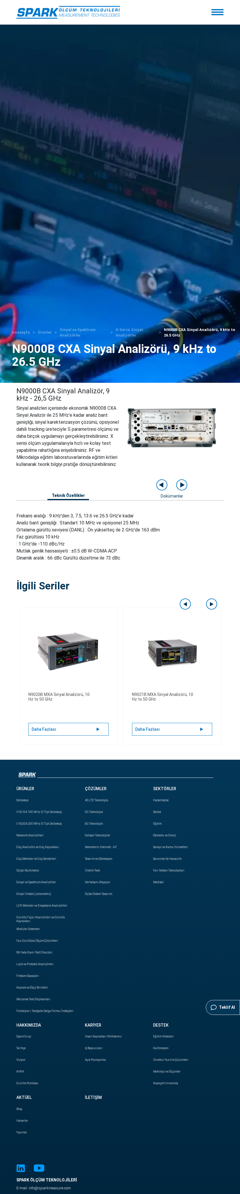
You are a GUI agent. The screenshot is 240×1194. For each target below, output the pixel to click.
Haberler (22, 1120)
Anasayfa (21, 332)
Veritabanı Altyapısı (97, 882)
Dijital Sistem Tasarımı (98, 894)
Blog (19, 1109)
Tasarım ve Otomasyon (98, 858)
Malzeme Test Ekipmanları (33, 999)
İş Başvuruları (93, 1048)
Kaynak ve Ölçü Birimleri (32, 987)
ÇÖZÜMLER (96, 788)
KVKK (20, 1071)
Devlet (157, 812)
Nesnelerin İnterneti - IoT (101, 847)
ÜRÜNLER (25, 788)
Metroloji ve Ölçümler (167, 1071)
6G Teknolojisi (94, 823)
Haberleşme (161, 800)
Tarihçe (21, 1048)
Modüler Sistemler (28, 929)
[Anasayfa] (68, 12)
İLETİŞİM (93, 1097)
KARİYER (93, 1025)
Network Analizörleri (30, 835)
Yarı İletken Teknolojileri (168, 870)
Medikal (158, 882)
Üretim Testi (92, 870)
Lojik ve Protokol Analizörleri (35, 964)
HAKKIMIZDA (28, 1025)
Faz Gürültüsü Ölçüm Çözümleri (37, 940)
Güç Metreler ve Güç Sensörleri (36, 858)
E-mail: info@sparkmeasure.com (43, 1188)
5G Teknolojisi (94, 812)
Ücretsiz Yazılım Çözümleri (170, 1059)
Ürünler (45, 332)
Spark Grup (23, 1036)
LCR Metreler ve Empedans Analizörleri (41, 905)
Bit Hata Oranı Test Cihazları (34, 952)
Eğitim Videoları (163, 1036)
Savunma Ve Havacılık (167, 858)
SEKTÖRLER (164, 788)
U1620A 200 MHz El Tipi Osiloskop (39, 823)
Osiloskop (22, 800)
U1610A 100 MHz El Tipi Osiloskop (39, 812)
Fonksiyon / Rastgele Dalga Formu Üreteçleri (44, 1011)
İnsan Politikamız (103, 1036)
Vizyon (20, 1059)
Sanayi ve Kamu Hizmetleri (170, 847)
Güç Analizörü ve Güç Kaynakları (37, 847)
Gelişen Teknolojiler (97, 835)
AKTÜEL (24, 1097)
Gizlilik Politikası (27, 1083)
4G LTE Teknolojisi (96, 800)
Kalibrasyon (161, 1048)
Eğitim (157, 823)
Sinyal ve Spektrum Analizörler (36, 882)
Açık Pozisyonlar (95, 1059)
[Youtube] (39, 1168)
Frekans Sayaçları (27, 975)
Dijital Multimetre (27, 870)
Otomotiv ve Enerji (164, 835)
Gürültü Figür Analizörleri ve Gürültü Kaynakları (40, 919)
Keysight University (165, 1083)
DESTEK (161, 1025)
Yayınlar (21, 1132)
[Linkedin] (20, 1168)
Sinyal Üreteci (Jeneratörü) (33, 894)
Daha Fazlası (44, 729)
